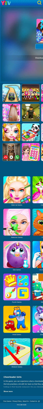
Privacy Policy (17, 401)
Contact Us (33, 401)
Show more (8, 391)
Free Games (7, 401)
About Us (26, 401)
